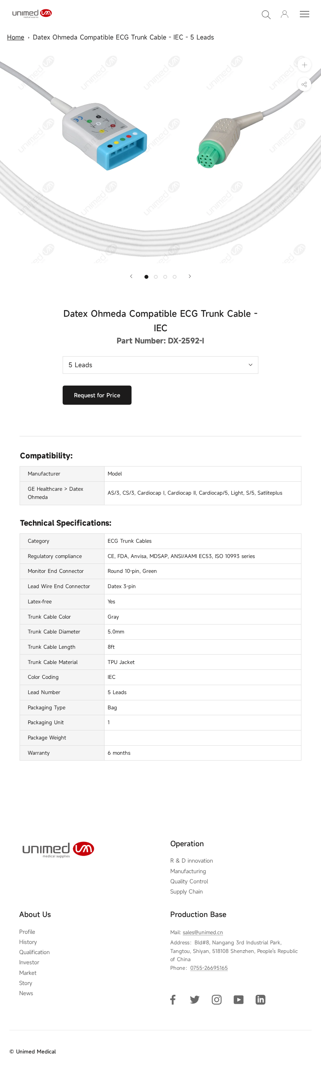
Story (25, 983)
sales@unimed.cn (203, 932)
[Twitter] (195, 999)
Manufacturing (188, 871)
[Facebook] (173, 999)
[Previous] (131, 276)
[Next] (190, 276)
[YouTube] (238, 999)
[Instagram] (217, 999)
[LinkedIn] (260, 999)
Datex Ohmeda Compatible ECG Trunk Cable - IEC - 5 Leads (123, 37)
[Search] (266, 14)
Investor (29, 962)
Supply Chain (186, 891)
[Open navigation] (304, 14)
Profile (27, 931)
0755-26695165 (209, 967)
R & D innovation (191, 860)
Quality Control (189, 881)
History (28, 942)
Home (15, 37)
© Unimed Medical (32, 1051)
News (26, 993)
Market (27, 972)
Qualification (34, 952)
